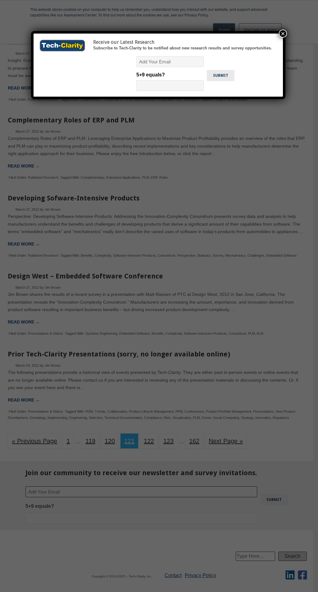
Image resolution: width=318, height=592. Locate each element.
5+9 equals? (150, 74)
